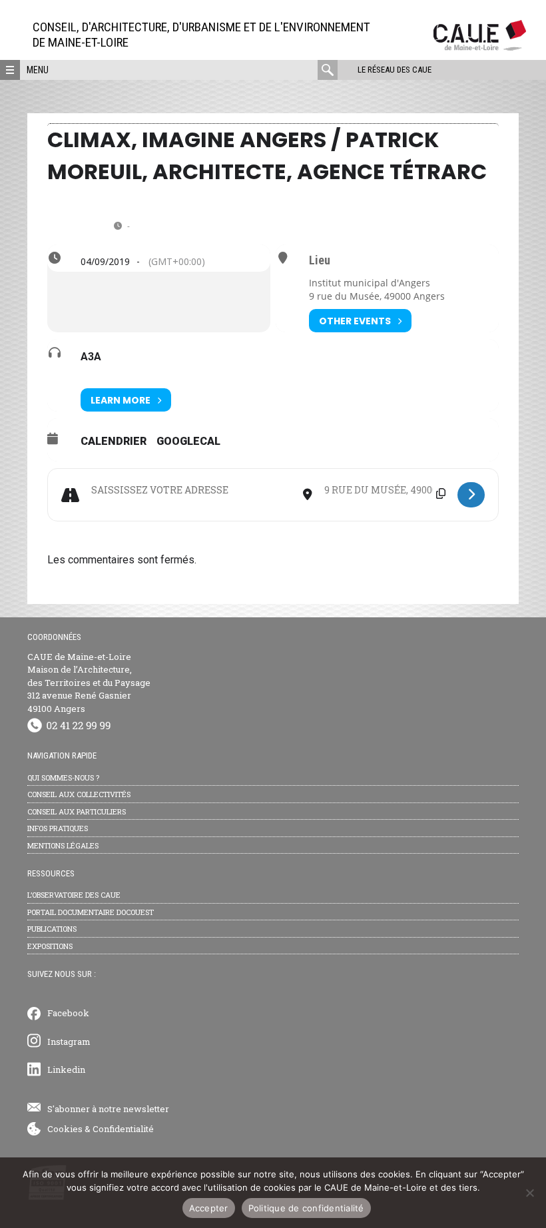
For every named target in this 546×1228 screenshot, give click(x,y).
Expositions (50, 946)
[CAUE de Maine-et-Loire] (479, 47)
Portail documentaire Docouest (90, 912)
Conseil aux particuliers (76, 811)
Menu (38, 70)
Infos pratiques (57, 828)
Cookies (65, 1129)
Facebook (68, 1013)
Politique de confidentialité (306, 1208)
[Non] (529, 1192)
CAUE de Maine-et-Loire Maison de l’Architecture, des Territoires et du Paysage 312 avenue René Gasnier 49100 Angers (88, 683)
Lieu (319, 260)
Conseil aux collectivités (79, 794)
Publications (52, 929)
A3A (91, 356)
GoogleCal (188, 441)
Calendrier (113, 441)
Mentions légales (63, 845)
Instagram (69, 1042)
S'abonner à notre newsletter (108, 1109)
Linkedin (66, 1069)
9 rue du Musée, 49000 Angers (377, 296)
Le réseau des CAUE (394, 70)
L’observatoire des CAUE (74, 895)
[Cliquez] (471, 494)
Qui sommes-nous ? (63, 777)
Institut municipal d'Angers (369, 282)
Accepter (208, 1208)
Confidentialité (123, 1129)
